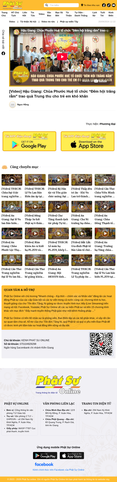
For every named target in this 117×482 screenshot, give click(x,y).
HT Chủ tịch (15, 14)
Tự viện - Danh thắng (81, 14)
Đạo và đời (59, 14)
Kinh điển (111, 14)
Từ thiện (69, 14)
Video (42, 14)
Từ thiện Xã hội (28, 21)
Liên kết (25, 14)
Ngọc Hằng (23, 104)
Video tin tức (48, 21)
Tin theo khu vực (91, 5)
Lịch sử (94, 14)
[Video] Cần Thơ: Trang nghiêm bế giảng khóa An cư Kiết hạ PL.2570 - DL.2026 (35, 277)
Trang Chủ (4, 14)
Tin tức (33, 14)
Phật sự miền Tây (69, 21)
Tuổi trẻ (102, 14)
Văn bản (49, 14)
